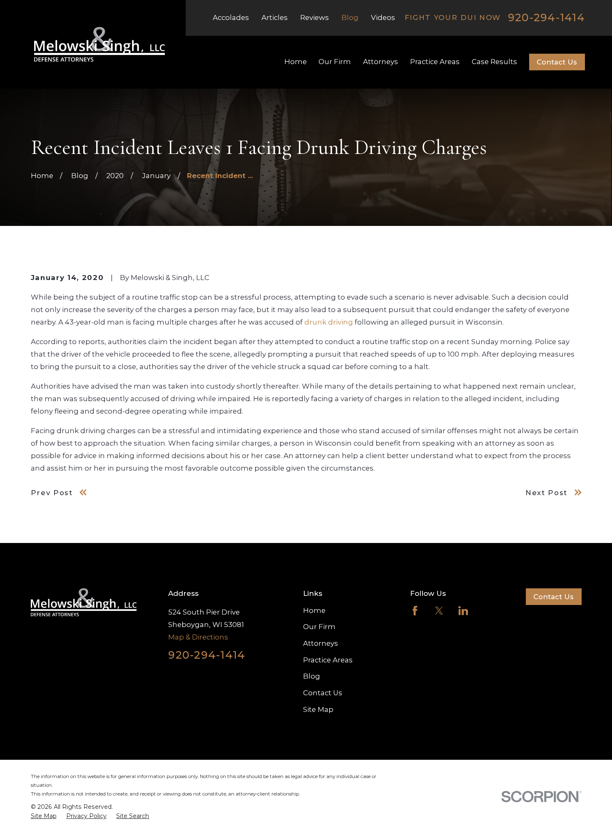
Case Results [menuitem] (494, 61)
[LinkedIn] (463, 610)
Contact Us (557, 62)
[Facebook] (415, 610)
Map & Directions (198, 637)
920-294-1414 (546, 17)
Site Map (318, 709)
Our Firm (319, 626)
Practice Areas (328, 660)
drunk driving (328, 322)
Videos (383, 17)
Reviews (314, 17)
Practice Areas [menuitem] (435, 61)
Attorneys (320, 643)
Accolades (231, 17)
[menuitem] (44, 816)
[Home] (99, 44)
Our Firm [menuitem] (334, 61)
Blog (349, 17)
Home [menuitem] (295, 61)
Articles (274, 17)
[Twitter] (439, 610)
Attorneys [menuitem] (380, 61)
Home (314, 610)
